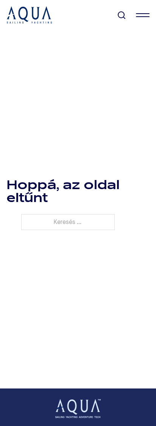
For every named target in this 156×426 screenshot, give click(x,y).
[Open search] (121, 15)
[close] (143, 15)
